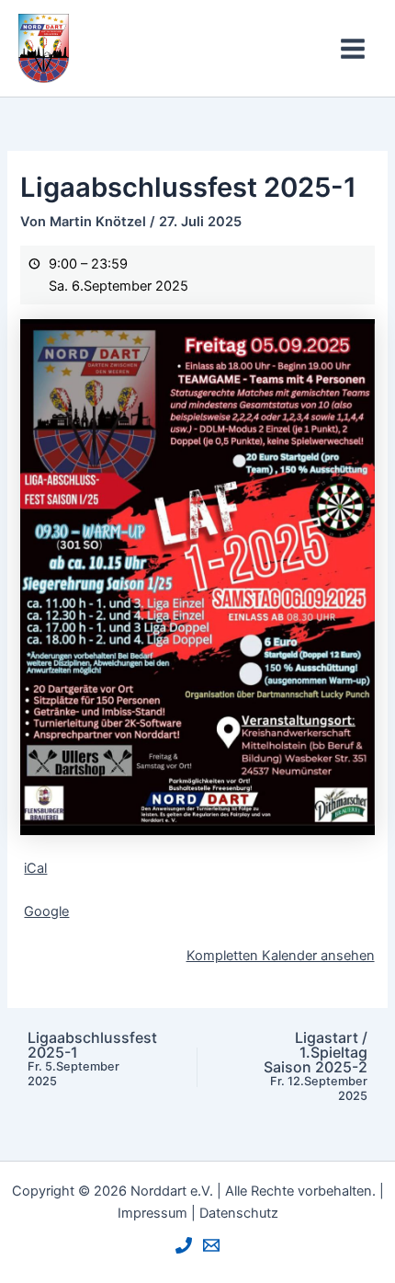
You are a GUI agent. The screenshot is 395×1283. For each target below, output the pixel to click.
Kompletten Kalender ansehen (280, 955)
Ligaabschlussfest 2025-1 (92, 1059)
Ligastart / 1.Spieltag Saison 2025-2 (315, 1066)
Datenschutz (238, 1213)
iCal (35, 868)
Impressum (152, 1213)
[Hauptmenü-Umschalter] (353, 49)
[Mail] (211, 1245)
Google (46, 911)
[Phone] (183, 1245)
